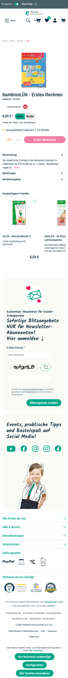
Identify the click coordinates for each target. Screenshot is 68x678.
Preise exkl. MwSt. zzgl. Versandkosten (19, 122)
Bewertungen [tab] (9, 173)
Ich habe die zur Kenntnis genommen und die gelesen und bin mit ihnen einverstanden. (33, 392)
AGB (29, 391)
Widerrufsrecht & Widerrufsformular (23, 631)
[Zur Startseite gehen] (34, 13)
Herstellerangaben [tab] (11, 179)
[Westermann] (18, 107)
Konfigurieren (34, 665)
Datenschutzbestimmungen (32, 389)
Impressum (52, 631)
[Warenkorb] (62, 20)
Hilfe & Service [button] (11, 527)
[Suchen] (28, 20)
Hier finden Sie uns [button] (14, 518)
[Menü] (6, 20)
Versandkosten (50, 601)
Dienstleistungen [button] (13, 535)
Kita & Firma (27, 3)
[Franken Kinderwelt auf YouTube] (11, 449)
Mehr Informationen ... (37, 650)
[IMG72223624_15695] (34, 70)
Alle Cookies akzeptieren (34, 673)
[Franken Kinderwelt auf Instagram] (35, 449)
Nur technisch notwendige (34, 657)
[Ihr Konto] (55, 20)
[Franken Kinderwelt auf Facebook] (24, 448)
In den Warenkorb (45, 139)
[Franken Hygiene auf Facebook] (58, 448)
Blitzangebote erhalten (44, 403)
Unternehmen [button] (10, 544)
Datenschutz (34, 636)
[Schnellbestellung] (37, 20)
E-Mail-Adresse (16, 348)
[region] (34, 70)
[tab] (33, 161)
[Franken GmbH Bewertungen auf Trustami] (31, 588)
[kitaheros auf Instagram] (46, 449)
